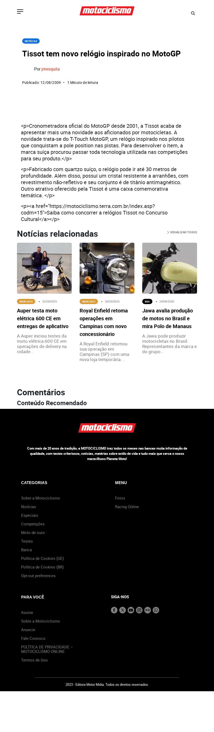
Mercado (26, 301)
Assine (27, 612)
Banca (26, 549)
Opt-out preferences (38, 575)
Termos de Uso (34, 660)
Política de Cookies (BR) (42, 567)
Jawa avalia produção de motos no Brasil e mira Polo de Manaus (167, 318)
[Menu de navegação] (20, 12)
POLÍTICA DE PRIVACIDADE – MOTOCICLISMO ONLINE (47, 649)
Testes (27, 541)
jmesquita (50, 69)
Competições (33, 523)
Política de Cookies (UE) (42, 558)
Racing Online (127, 506)
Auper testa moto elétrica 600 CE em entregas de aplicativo (42, 318)
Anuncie (28, 629)
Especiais (29, 515)
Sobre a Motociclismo (40, 498)
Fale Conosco (33, 638)
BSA (147, 301)
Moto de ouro (33, 532)
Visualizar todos (183, 232)
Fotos (120, 498)
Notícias (31, 41)
